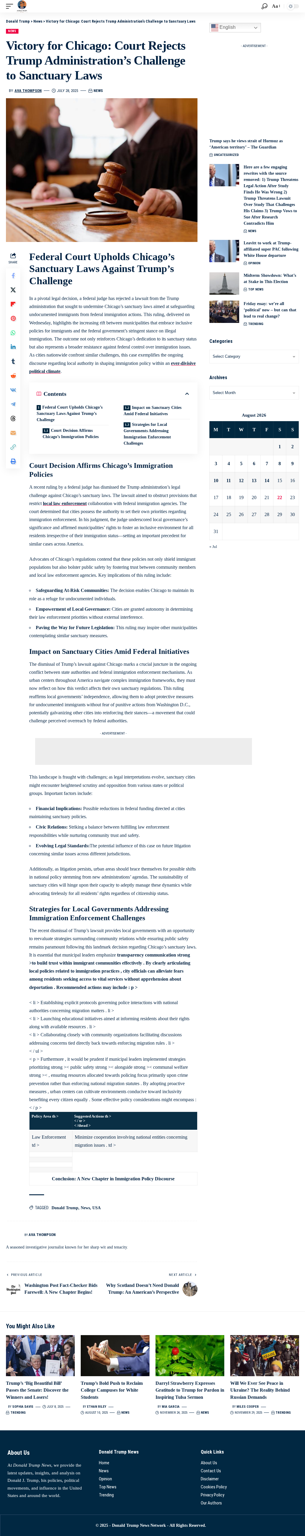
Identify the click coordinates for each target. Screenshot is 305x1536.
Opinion (254, 263)
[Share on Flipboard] (13, 304)
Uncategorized (226, 155)
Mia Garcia (171, 1407)
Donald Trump (65, 1208)
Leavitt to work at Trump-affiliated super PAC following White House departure (271, 249)
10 (216, 480)
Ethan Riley (96, 1407)
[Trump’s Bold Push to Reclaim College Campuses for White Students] (115, 1355)
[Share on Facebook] (13, 275)
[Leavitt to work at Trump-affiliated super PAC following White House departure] (224, 251)
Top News (256, 289)
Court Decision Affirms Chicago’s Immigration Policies (71, 433)
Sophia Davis (22, 1407)
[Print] (13, 461)
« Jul (213, 547)
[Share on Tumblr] (13, 361)
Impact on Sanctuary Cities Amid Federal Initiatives (152, 410)
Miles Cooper (247, 1407)
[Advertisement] (143, 751)
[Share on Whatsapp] (13, 333)
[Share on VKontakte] (13, 390)
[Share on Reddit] (13, 375)
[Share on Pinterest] (13, 318)
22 (279, 497)
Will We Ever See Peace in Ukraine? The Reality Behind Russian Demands (260, 1390)
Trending (255, 324)
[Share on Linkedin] (13, 347)
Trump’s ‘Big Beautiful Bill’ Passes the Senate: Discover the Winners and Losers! (37, 1390)
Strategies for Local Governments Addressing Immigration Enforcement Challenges (147, 434)
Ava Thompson (28, 90)
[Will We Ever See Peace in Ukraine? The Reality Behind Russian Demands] (264, 1355)
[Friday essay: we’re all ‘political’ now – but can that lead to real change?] (224, 312)
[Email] (13, 433)
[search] (264, 6)
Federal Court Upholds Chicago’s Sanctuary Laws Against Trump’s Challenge (69, 413)
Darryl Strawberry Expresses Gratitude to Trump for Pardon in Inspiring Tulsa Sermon (189, 1390)
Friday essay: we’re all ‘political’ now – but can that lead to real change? (270, 309)
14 (266, 480)
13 (254, 480)
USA (96, 1208)
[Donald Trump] (22, 6)
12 (241, 480)
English (227, 27)
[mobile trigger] (11, 6)
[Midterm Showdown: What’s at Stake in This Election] (224, 283)
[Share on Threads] (13, 418)
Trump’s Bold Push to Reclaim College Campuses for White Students (112, 1390)
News (12, 31)
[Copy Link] (13, 447)
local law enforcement (65, 503)
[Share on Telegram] (13, 404)
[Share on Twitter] (13, 290)
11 (228, 480)
